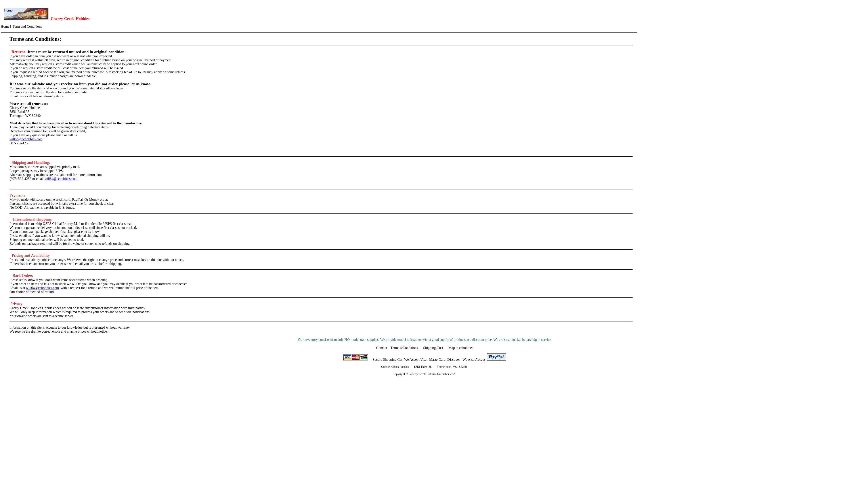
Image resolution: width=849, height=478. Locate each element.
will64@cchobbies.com (26, 139)
